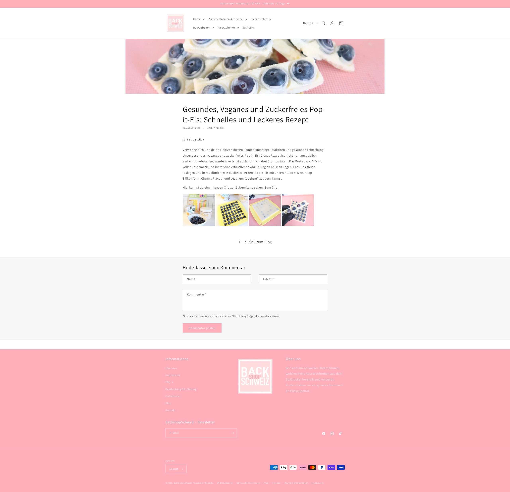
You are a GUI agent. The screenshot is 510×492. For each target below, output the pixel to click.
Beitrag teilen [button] (195, 139)
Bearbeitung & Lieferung (181, 389)
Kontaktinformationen (296, 482)
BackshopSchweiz (183, 482)
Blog (168, 403)
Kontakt (170, 410)
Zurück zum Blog (258, 241)
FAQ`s (169, 382)
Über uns (171, 368)
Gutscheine (172, 396)
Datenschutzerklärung (248, 482)
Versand (276, 482)
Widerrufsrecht (225, 482)
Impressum (172, 375)
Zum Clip (271, 187)
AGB (266, 482)
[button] (198, 19)
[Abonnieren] (232, 433)
